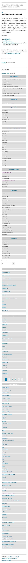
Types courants (14, 99)
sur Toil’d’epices (7, 41)
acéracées (4, 321)
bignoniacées (5, 367)
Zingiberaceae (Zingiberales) (13, 53)
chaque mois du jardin (6, 278)
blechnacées (4, 370)
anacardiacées (5, 335)
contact (9, 558)
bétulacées (4, 365)
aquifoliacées (5, 343)
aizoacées (4, 327)
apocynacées (5, 340)
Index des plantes (5, 275)
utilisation (4, 304)
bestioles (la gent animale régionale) (9, 297)
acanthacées (4, 319)
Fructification (14, 190)
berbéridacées (5, 362)
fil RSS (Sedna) (5, 310)
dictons (3, 282)
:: (4, 418)
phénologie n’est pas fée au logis (9, 285)
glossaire (4, 307)
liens (3, 301)
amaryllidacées (5, 332)
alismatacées (5, 329)
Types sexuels (14, 107)
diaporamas (4, 294)
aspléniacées (5, 351)
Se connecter (14, 558)
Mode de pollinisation (14, 169)
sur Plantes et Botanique (10, 43)
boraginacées (5, 373)
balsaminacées (5, 359)
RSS (18, 556)
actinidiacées (5, 324)
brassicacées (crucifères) (7, 376)
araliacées (4, 348)
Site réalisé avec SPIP (6, 560)
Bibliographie (5, 288)
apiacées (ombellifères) (7, 338)
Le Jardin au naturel (6, 291)
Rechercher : (5, 261)
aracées (3, 346)
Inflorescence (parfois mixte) (14, 127)
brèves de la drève (6, 272)
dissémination (14, 238)
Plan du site (4, 558)
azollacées (4, 357)
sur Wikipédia (6, 39)
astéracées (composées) (7, 354)
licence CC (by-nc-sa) (11, 556)
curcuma (4, 62)
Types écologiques (14, 76)
